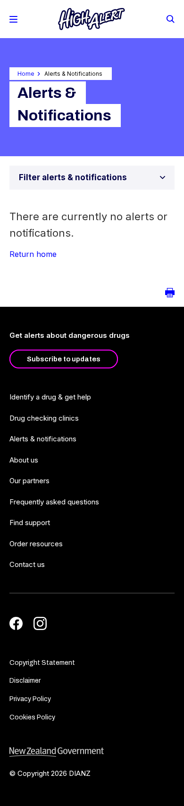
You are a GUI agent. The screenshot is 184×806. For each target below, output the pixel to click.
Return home (33, 254)
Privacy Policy (30, 698)
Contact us (27, 564)
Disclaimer (25, 680)
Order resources (36, 543)
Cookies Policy (32, 717)
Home (25, 73)
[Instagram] (40, 623)
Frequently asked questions (54, 501)
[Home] (91, 19)
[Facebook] (16, 623)
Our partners (29, 480)
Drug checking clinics (44, 418)
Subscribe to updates (63, 359)
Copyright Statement (42, 662)
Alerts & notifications (42, 438)
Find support (29, 522)
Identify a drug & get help (50, 396)
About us (23, 459)
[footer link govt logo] (92, 752)
